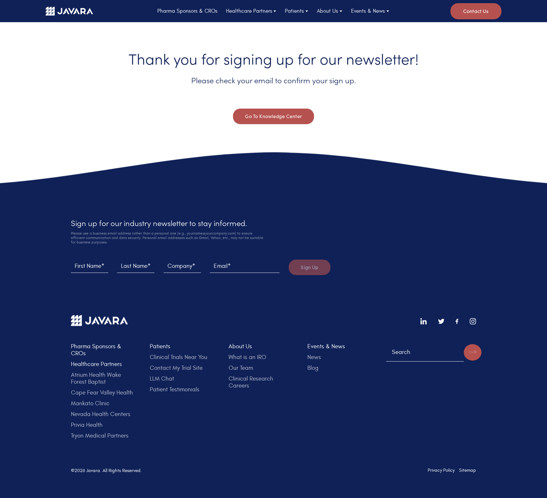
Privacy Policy (441, 470)
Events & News (326, 346)
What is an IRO (247, 357)
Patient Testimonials (174, 389)
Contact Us (476, 11)
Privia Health (87, 424)
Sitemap (467, 470)
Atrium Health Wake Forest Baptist (96, 378)
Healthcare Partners (96, 364)
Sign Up (309, 267)
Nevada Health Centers (100, 414)
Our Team (241, 367)
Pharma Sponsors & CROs (187, 11)
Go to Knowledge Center (273, 116)
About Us (240, 346)
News (314, 357)
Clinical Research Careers (251, 382)
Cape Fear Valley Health (102, 392)
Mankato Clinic (90, 403)
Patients (160, 346)
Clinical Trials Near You (178, 357)
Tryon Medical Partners (100, 435)
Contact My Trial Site (176, 367)
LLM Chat (162, 378)
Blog (312, 367)
